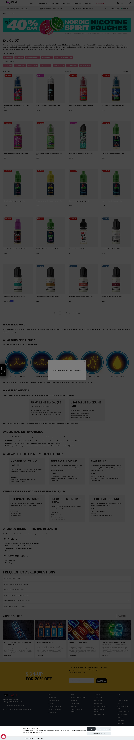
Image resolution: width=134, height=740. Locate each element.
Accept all (91, 729)
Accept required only (104, 729)
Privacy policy (27, 738)
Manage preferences (99, 733)
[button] (3, 736)
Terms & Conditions (37, 738)
